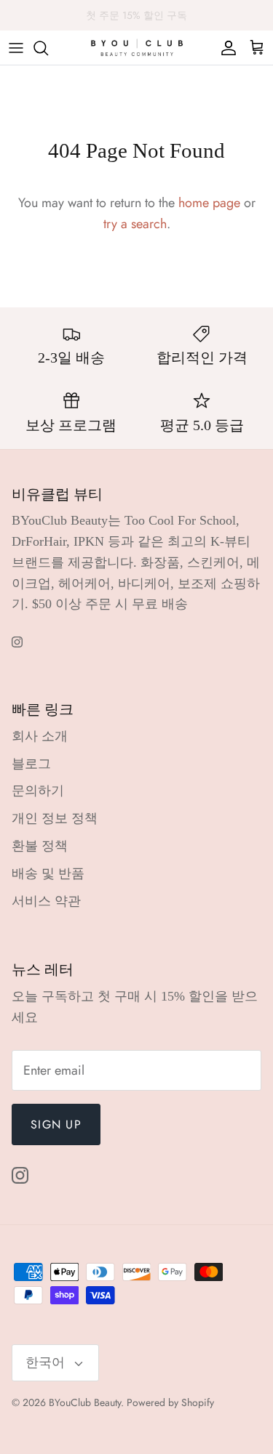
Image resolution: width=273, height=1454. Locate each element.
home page (209, 202)
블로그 (31, 763)
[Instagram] (17, 642)
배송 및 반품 (48, 873)
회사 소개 (40, 736)
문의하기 (38, 790)
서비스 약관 (46, 901)
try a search (135, 223)
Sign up (56, 1124)
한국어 (45, 1362)
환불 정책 (40, 845)
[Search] (48, 48)
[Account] (225, 48)
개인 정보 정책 (55, 818)
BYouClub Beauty (85, 1402)
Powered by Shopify (170, 1402)
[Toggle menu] (16, 48)
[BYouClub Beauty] (137, 47)
